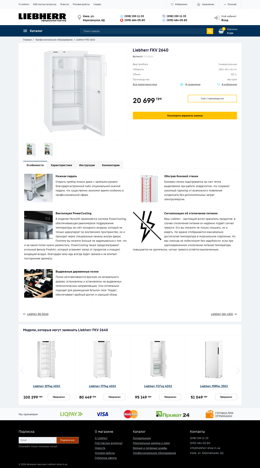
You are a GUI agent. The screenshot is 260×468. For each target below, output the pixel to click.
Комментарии (111, 165)
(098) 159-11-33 (134, 16)
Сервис (97, 4)
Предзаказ (59, 396)
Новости (64, 4)
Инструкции (87, 165)
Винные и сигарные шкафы (150, 448)
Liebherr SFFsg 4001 (46, 386)
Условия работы (81, 4)
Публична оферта (106, 457)
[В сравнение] (190, 84)
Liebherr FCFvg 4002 (158, 386)
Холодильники (142, 438)
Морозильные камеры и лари (151, 443)
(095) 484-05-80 (134, 20)
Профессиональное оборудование (154, 452)
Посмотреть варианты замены (185, 115)
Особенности (35, 165)
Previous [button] (22, 370)
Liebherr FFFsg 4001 (102, 386)
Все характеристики (145, 84)
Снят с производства (212, 98)
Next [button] (237, 370)
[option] (31, 149)
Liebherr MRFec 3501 (214, 386)
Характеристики (61, 165)
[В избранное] (227, 84)
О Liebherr (24, 4)
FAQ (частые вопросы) (44, 4)
